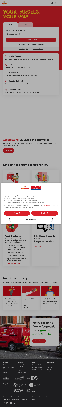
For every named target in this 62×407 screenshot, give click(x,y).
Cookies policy (48, 205)
